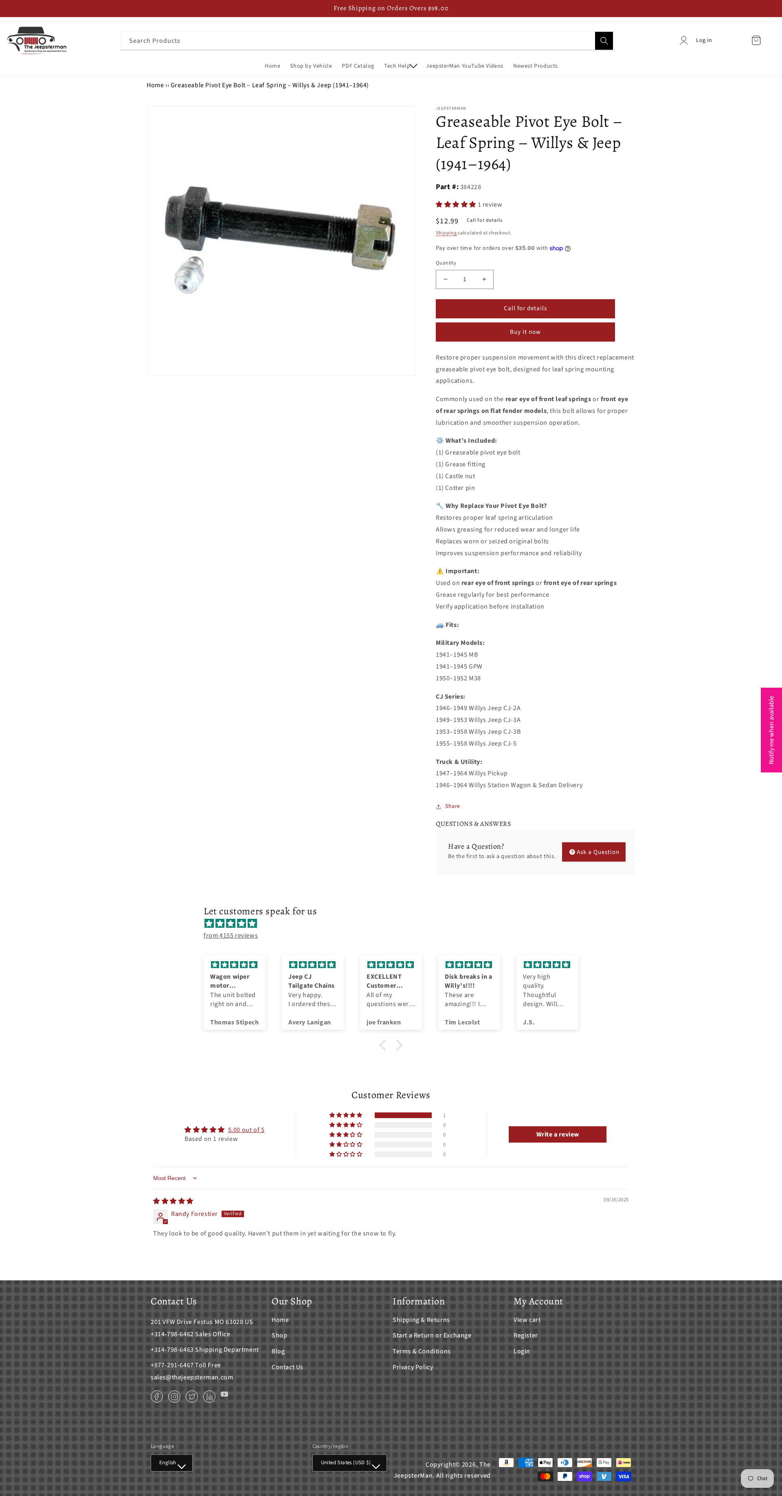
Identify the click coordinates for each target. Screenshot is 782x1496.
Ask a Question (598, 851)
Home (155, 85)
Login (522, 1351)
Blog (278, 1351)
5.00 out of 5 (246, 1129)
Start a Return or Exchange (432, 1335)
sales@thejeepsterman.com (192, 1377)
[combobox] (367, 40)
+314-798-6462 (172, 1334)
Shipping (446, 232)
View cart (527, 1319)
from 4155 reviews (231, 935)
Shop (279, 1335)
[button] (400, 66)
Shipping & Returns (421, 1319)
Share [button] (452, 806)
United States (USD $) (346, 1462)
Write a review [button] (557, 1134)
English (167, 1462)
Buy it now (525, 332)
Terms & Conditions (422, 1351)
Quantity (446, 263)
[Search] (604, 41)
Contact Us (287, 1367)
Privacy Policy (413, 1367)
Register (526, 1335)
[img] (395, 924)
